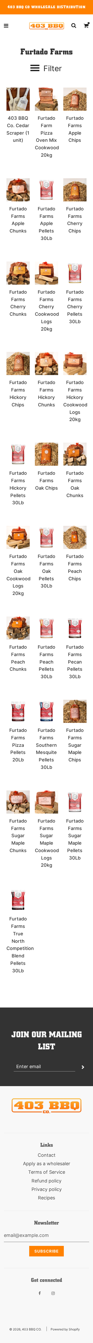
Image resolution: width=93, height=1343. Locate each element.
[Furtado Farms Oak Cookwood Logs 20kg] (18, 537)
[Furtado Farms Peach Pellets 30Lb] (46, 628)
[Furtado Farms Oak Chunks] (75, 454)
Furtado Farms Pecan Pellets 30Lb (75, 661)
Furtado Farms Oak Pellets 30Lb (46, 571)
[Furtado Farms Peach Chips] (75, 537)
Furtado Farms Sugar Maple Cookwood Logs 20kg (47, 843)
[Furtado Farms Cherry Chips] (75, 189)
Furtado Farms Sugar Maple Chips (75, 745)
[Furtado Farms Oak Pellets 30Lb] (46, 537)
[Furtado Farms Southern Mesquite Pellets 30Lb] (46, 711)
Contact (47, 1155)
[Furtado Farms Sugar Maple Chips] (75, 711)
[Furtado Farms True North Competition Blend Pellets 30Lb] (18, 899)
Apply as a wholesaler (46, 1163)
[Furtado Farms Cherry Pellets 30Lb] (75, 273)
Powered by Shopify (65, 1329)
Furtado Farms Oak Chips (46, 480)
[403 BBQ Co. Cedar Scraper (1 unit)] (18, 99)
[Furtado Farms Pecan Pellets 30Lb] (75, 628)
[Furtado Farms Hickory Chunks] (46, 363)
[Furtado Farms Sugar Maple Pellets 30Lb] (75, 802)
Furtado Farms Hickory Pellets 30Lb (18, 487)
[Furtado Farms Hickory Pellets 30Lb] (18, 454)
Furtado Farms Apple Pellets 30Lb (46, 223)
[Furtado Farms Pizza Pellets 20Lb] (18, 711)
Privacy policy (47, 1189)
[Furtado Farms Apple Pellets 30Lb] (46, 189)
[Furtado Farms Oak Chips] (46, 454)
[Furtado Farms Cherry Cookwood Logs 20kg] (46, 273)
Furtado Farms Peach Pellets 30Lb (46, 661)
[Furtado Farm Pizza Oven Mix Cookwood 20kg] (46, 99)
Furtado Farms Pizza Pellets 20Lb (18, 745)
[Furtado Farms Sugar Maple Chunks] (18, 802)
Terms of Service (46, 1172)
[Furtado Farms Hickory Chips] (18, 363)
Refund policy (46, 1180)
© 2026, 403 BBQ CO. (25, 1329)
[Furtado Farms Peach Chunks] (18, 628)
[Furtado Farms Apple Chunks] (18, 189)
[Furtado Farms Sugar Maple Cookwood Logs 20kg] (46, 802)
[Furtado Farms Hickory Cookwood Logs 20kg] (75, 363)
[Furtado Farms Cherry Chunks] (18, 273)
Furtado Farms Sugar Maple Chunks (18, 835)
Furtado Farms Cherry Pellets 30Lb (75, 306)
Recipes (46, 1197)
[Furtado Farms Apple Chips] (75, 99)
